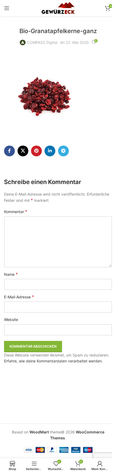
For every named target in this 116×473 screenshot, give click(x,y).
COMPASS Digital (42, 42)
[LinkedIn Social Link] (50, 151)
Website (11, 319)
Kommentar (15, 211)
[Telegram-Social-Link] (63, 151)
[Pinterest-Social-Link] (36, 151)
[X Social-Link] (23, 151)
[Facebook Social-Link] (9, 151)
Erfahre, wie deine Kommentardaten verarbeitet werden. (53, 361)
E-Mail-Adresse (19, 296)
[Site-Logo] (58, 7)
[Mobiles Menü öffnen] (6, 8)
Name (11, 274)
